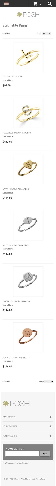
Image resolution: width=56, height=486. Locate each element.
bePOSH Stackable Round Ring (16, 358)
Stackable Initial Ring (12, 77)
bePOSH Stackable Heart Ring (16, 189)
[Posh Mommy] (28, 14)
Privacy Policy (40, 479)
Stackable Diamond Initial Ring (17, 133)
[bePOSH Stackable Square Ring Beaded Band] (28, 281)
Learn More (8, 80)
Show (39, 34)
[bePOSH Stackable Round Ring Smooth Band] (28, 338)
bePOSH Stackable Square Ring (16, 301)
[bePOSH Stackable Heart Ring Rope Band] (28, 169)
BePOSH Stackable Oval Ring (15, 245)
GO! (45, 453)
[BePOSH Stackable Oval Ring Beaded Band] (28, 225)
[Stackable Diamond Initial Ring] (28, 113)
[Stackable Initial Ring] (28, 57)
